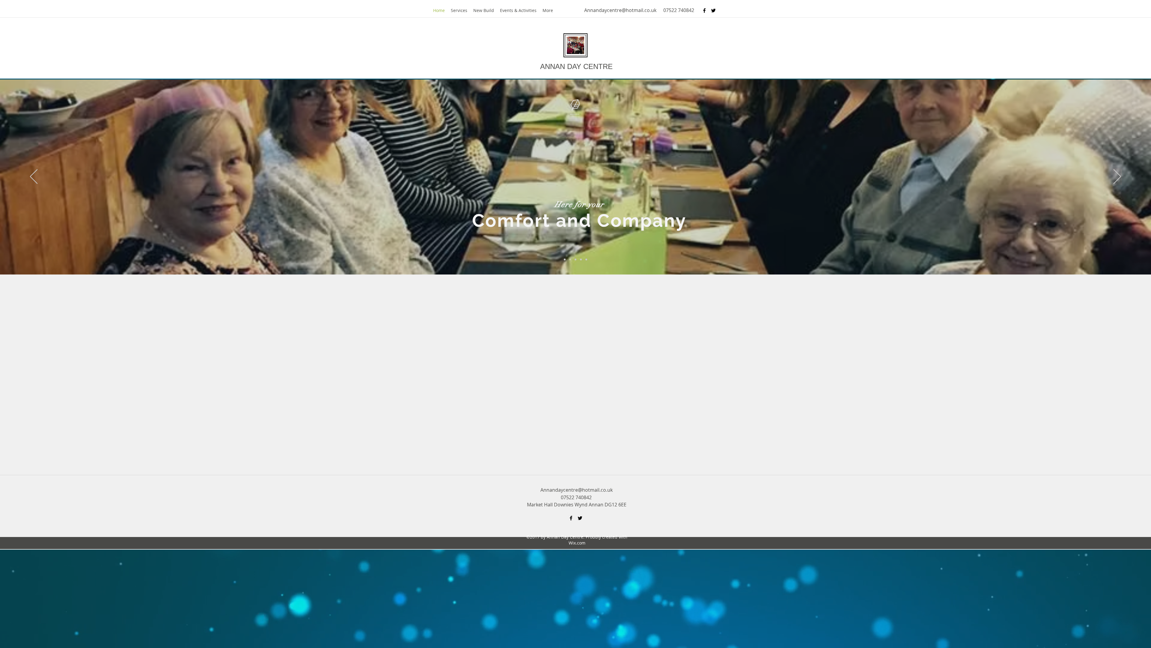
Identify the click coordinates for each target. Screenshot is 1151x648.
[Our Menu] (581, 259)
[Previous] (33, 177)
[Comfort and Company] (570, 259)
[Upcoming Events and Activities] (575, 259)
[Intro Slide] (565, 259)
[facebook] (704, 11)
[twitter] (713, 11)
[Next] (1117, 177)
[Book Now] (586, 259)
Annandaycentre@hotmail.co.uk (620, 10)
